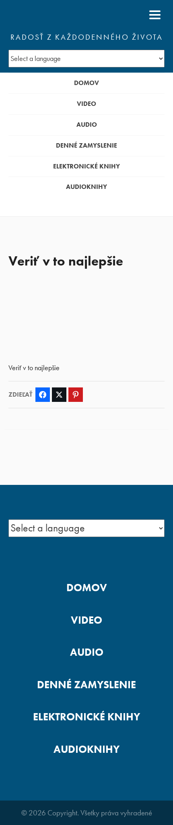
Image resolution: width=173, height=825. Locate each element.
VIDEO (86, 103)
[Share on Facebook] (42, 394)
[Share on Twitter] (59, 394)
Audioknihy (86, 186)
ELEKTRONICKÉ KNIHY (86, 166)
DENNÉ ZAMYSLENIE (86, 145)
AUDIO (86, 124)
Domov (86, 83)
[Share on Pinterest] (75, 394)
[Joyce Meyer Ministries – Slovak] (47, 15)
